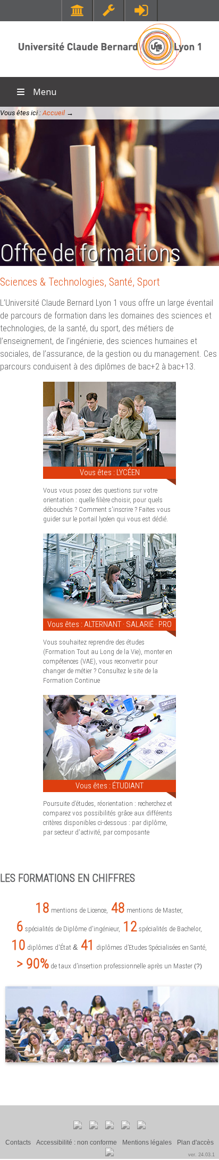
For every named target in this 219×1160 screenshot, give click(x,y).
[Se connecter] (141, 10)
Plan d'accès (195, 1142)
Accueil (54, 113)
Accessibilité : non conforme (76, 1142)
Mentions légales (147, 1142)
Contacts (18, 1142)
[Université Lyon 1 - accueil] (110, 71)
